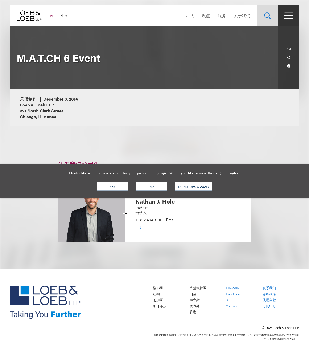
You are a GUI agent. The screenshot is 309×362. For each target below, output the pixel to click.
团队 (190, 15)
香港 (193, 312)
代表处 (195, 305)
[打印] (288, 66)
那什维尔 (159, 305)
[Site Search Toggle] (267, 15)
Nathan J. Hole (155, 201)
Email (170, 219)
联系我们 (269, 288)
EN (50, 15)
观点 (206, 15)
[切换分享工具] (288, 57)
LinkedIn (232, 288)
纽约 (156, 293)
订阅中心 (269, 305)
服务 (222, 15)
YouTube (232, 305)
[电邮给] (289, 49)
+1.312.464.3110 (148, 219)
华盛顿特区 (198, 288)
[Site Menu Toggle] (288, 15)
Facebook (233, 293)
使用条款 (269, 300)
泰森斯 (195, 300)
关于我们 (242, 15)
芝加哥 (158, 300)
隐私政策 (269, 293)
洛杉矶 (158, 288)
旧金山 (195, 293)
